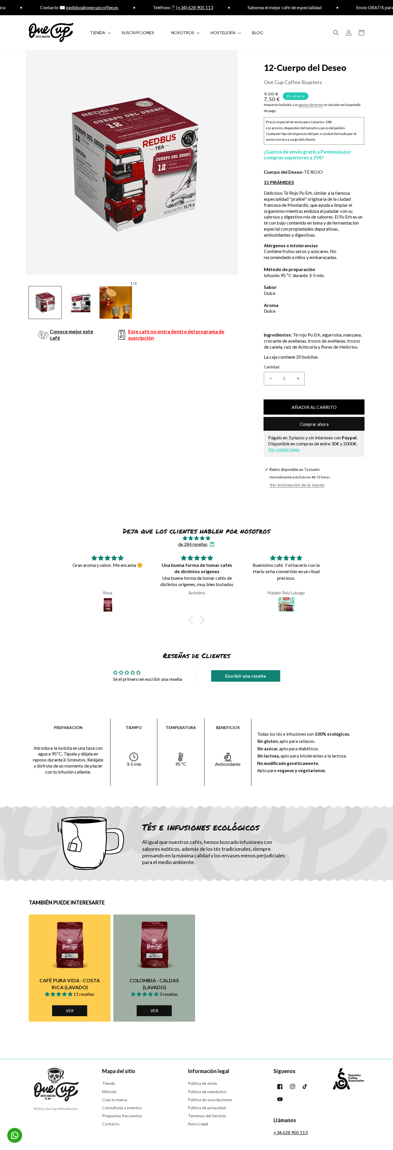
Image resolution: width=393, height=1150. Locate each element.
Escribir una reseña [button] (245, 676)
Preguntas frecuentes (122, 1115)
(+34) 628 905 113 (178, 7)
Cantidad (271, 367)
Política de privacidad (207, 1107)
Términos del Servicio (207, 1115)
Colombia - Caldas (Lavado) (154, 983)
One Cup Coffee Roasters (61, 1108)
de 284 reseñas (192, 544)
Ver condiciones (283, 449)
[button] (336, 32)
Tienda (108, 1083)
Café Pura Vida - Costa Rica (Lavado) (69, 983)
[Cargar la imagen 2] (80, 302)
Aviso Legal (198, 1123)
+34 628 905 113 (291, 1132)
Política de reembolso (207, 1091)
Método (109, 1091)
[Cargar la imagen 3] (116, 302)
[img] (196, 538)
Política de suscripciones (210, 1099)
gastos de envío (311, 105)
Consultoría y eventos (122, 1107)
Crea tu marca (114, 1099)
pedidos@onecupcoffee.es (76, 7)
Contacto (110, 1123)
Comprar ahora (314, 424)
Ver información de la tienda (297, 484)
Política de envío (202, 1083)
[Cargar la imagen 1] (45, 302)
